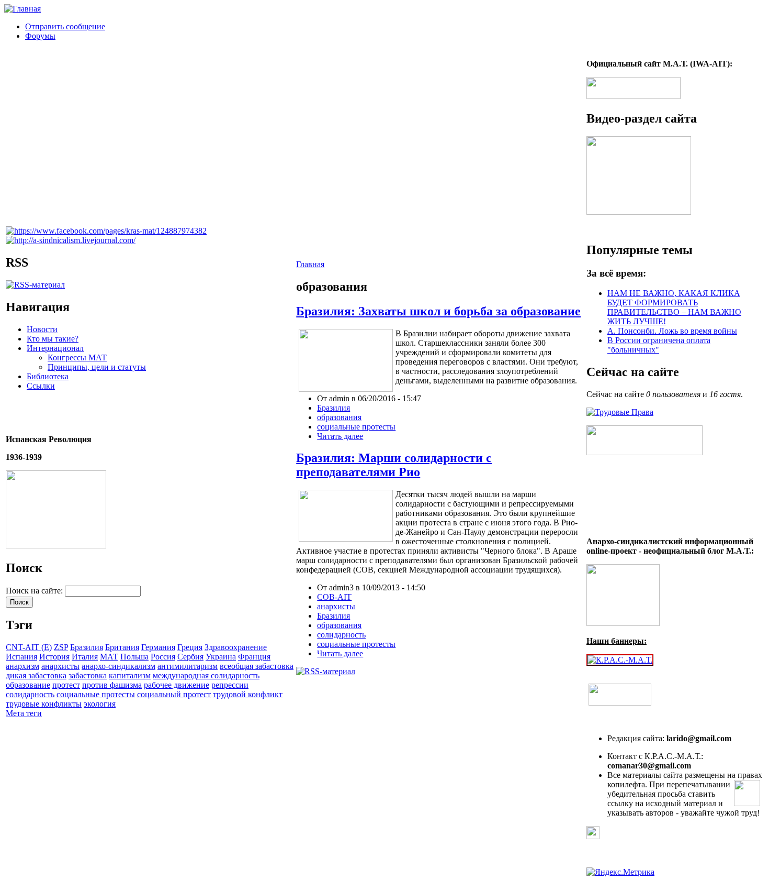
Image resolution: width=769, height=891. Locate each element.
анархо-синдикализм (118, 666)
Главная (310, 264)
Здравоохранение (236, 647)
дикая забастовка (36, 675)
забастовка (88, 675)
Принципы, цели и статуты (97, 366)
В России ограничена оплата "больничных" (658, 345)
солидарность (30, 694)
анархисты (60, 666)
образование (28, 684)
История (54, 656)
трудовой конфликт (247, 694)
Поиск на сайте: (35, 590)
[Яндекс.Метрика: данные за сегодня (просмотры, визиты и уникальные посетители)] (620, 872)
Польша (134, 656)
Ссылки (41, 385)
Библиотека (48, 376)
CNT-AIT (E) (29, 647)
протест (66, 684)
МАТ (109, 656)
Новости (42, 329)
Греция (189, 647)
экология (100, 703)
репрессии (229, 684)
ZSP (61, 647)
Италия (85, 656)
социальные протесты (95, 694)
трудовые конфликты (44, 703)
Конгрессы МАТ (77, 357)
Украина (221, 656)
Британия (122, 647)
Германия (158, 647)
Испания (21, 656)
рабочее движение (176, 684)
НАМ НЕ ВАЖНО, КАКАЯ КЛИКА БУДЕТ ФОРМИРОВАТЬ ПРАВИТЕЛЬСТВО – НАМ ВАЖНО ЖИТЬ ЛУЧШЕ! (674, 307)
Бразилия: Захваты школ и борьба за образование (438, 311)
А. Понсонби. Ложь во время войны (672, 330)
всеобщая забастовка (256, 666)
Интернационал (55, 348)
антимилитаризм (187, 666)
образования (339, 417)
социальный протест (174, 694)
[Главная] (22, 8)
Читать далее (340, 436)
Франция (254, 656)
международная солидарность (206, 675)
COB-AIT (334, 596)
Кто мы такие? (52, 338)
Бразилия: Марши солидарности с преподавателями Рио (394, 465)
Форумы (40, 35)
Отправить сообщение (65, 26)
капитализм (130, 675)
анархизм (22, 666)
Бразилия (86, 647)
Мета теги (24, 713)
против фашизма (112, 684)
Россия (163, 656)
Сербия (190, 656)
